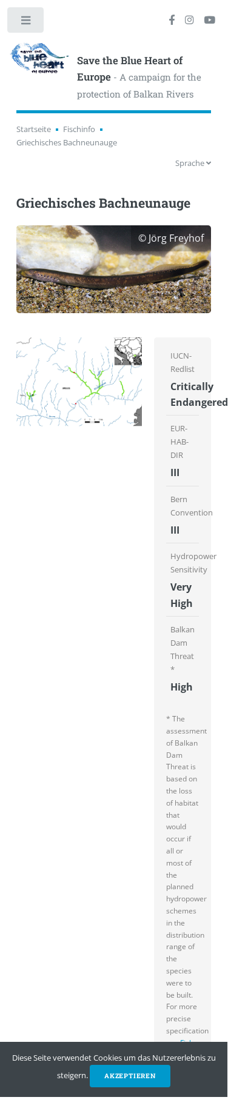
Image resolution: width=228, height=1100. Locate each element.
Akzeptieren (130, 1076)
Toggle (26, 22)
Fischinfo (79, 129)
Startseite (33, 129)
